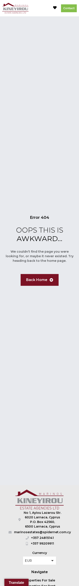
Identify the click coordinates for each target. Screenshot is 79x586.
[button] (45, 8)
